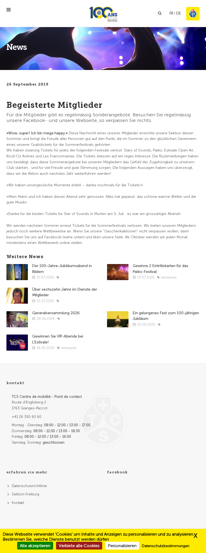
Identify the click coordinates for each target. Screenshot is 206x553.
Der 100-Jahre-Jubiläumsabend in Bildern (62, 268)
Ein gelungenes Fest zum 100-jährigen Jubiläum (166, 316)
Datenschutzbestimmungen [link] (165, 546)
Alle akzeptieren (35, 545)
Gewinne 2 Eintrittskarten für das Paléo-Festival (160, 268)
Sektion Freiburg (25, 494)
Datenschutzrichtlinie (29, 486)
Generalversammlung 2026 (56, 313)
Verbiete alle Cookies (79, 545)
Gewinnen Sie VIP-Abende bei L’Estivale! (57, 339)
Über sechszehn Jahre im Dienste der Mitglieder (64, 292)
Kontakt (18, 503)
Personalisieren (122, 545)
